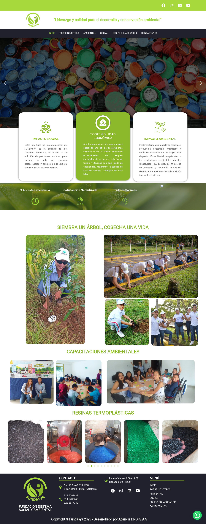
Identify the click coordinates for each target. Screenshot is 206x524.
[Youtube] (188, 5)
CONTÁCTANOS (149, 33)
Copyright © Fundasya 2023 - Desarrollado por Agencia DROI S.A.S (99, 519)
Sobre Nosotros (69, 33)
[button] (4, 83)
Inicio (52, 33)
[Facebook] (163, 5)
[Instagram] (171, 5)
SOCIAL (104, 33)
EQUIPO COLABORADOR (125, 33)
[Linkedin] (180, 5)
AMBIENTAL (89, 33)
